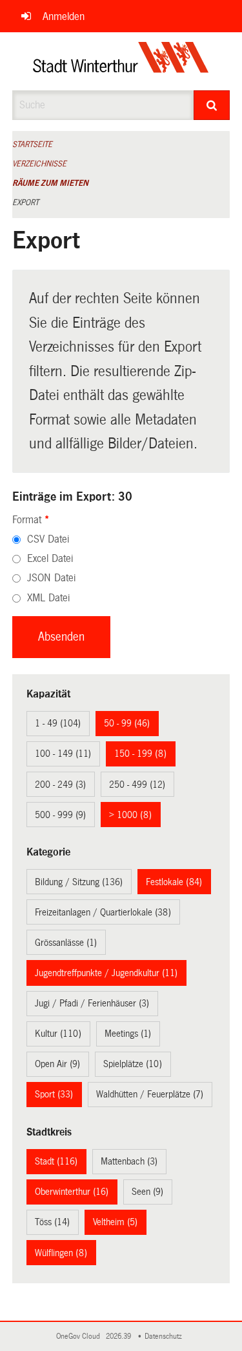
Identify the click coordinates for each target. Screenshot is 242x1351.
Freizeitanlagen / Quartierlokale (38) (103, 912)
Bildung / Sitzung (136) (79, 882)
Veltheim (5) (115, 1222)
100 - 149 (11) (63, 753)
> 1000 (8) (130, 815)
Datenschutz (165, 1336)
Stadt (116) (56, 1161)
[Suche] (212, 105)
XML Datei (48, 597)
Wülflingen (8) (61, 1253)
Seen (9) (147, 1191)
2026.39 (119, 1336)
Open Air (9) (57, 1064)
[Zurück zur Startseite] (121, 61)
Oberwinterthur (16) (71, 1191)
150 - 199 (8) (140, 753)
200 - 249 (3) (60, 784)
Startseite (32, 144)
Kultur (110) (58, 1033)
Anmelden (64, 16)
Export (25, 202)
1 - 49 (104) (58, 723)
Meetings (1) (128, 1033)
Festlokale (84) (174, 882)
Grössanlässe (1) (66, 942)
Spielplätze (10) (132, 1064)
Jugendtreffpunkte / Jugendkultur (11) (106, 973)
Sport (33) (54, 1094)
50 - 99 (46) (127, 723)
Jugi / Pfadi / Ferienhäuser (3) (92, 1003)
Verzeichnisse (39, 163)
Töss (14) (52, 1222)
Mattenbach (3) (129, 1161)
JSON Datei (51, 577)
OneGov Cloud (80, 1336)
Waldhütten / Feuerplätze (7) (149, 1094)
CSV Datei (48, 539)
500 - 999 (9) (60, 815)
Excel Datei (50, 558)
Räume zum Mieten (50, 183)
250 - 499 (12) (137, 784)
